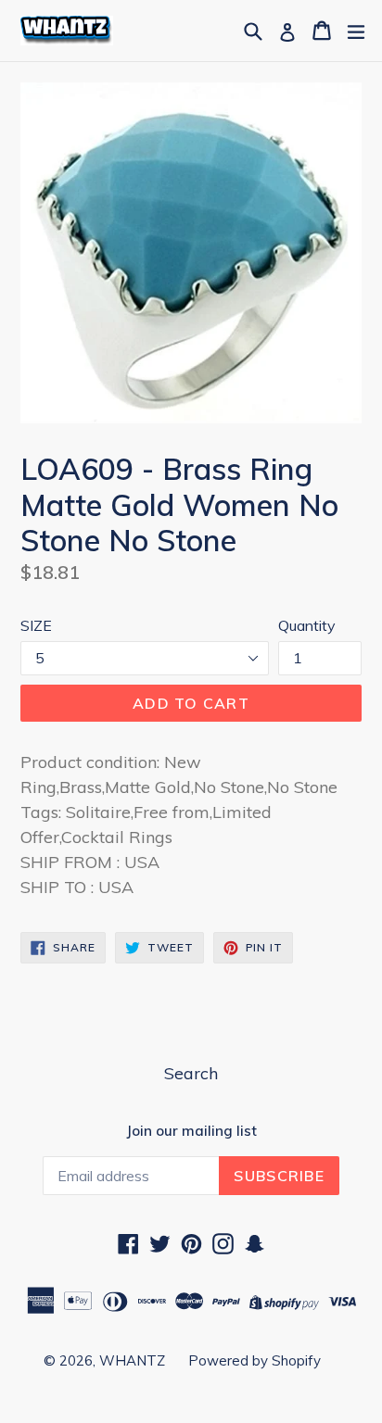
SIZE (36, 625)
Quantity (307, 625)
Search (191, 1073)
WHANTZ (132, 1360)
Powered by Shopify (254, 1360)
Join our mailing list (191, 1131)
